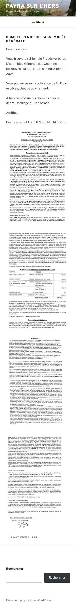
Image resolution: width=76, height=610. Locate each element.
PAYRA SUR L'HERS (32, 6)
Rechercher (15, 569)
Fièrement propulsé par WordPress (28, 600)
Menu (40, 22)
